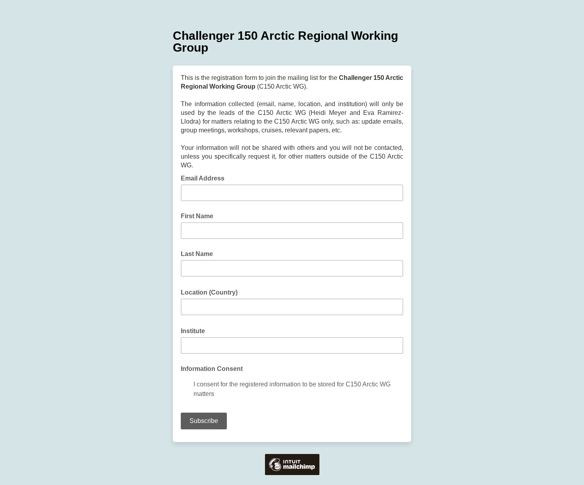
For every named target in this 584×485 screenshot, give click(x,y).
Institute (195, 330)
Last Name (197, 253)
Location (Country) (211, 291)
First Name (197, 216)
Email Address (205, 177)
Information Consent (212, 368)
